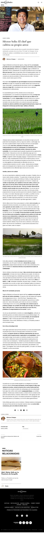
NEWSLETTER (34, 507)
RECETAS (24, 504)
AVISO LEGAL (28, 529)
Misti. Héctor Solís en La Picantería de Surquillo (10, 473)
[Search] (38, 2)
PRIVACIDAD (34, 529)
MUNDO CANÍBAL (25, 503)
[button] (41, 2)
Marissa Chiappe (11, 417)
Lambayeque (6, 268)
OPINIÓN (19, 504)
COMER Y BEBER (35, 503)
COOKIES (40, 529)
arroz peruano (25, 428)
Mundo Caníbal (6, 38)
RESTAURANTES (15, 503)
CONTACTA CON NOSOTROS (22, 507)
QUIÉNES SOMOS (9, 507)
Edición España (2, 5)
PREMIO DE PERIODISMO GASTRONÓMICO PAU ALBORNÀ (22, 510)
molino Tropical (22, 156)
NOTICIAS (6, 503)
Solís (36, 142)
